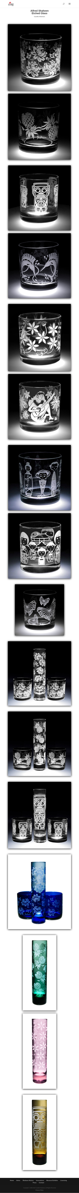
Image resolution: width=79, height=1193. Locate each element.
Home (12, 1180)
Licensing (63, 1180)
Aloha (18, 1180)
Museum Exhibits (52, 1180)
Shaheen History (28, 1180)
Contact (41, 1182)
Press (34, 1182)
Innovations (40, 1180)
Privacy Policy (39, 1190)
